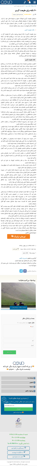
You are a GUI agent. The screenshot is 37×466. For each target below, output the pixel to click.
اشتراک (18, 409)
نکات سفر (28, 6)
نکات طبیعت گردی (29, 30)
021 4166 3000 (13, 443)
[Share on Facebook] (25, 271)
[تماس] (24, 2)
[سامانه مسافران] (29, 2)
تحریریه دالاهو (23, 258)
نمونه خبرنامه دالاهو (18, 412)
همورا (11, 464)
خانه (35, 6)
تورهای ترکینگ (20, 236)
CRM (14, 464)
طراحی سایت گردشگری (22, 464)
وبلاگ (32, 6)
